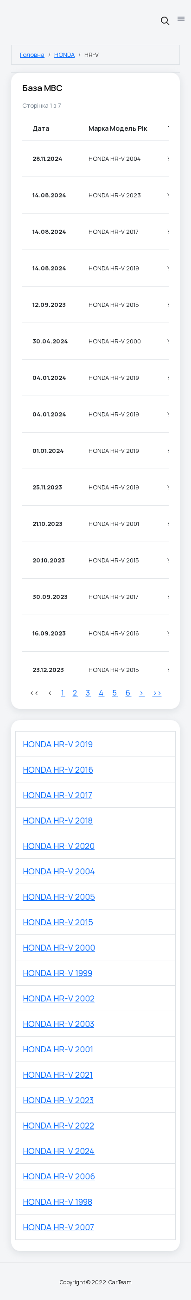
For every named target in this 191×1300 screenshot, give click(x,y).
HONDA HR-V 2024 (59, 1150)
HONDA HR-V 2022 (58, 1125)
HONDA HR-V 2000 (59, 947)
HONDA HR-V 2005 (59, 896)
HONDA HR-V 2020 (59, 845)
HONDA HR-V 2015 (58, 922)
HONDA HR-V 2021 (58, 1074)
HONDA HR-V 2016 (58, 769)
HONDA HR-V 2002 (59, 998)
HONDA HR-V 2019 (58, 744)
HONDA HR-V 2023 (58, 1099)
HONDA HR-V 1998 (57, 1201)
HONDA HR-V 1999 (57, 972)
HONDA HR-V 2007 (58, 1227)
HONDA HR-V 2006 (59, 1176)
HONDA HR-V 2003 (58, 1023)
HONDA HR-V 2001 (58, 1049)
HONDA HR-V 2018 (58, 820)
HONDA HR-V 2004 (59, 871)
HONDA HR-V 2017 (57, 794)
